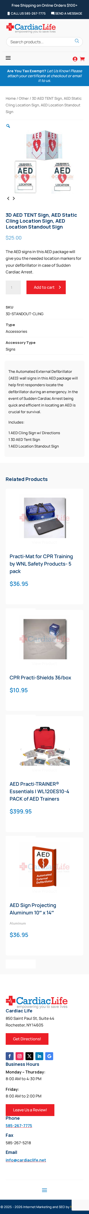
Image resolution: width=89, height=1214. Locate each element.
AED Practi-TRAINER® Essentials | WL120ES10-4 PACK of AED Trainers (39, 791)
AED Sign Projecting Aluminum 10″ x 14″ (33, 909)
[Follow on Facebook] (10, 1056)
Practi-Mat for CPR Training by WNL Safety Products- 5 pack (41, 563)
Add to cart (44, 287)
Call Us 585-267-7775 (28, 14)
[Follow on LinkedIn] (39, 1056)
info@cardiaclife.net (26, 1160)
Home (11, 98)
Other (24, 98)
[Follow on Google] (49, 1056)
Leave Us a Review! (30, 1110)
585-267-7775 (19, 1125)
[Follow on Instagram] (19, 1056)
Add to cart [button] (21, 964)
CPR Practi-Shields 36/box (40, 677)
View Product (44, 542)
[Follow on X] (29, 1056)
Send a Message (68, 14)
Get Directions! (27, 1039)
